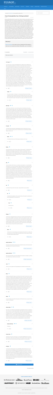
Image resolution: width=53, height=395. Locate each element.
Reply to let (30, 199)
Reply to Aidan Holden (28, 320)
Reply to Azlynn (29, 100)
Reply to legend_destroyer (28, 248)
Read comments (9, 44)
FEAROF (9, 3)
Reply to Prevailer (29, 133)
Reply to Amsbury (29, 360)
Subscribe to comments (30, 368)
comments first (30, 52)
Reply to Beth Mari (29, 121)
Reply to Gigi (29, 180)
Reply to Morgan (29, 226)
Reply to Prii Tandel (28, 88)
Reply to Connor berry (28, 341)
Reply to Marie (29, 141)
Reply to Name (29, 302)
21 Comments (31, 17)
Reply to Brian (29, 291)
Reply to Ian (29, 190)
